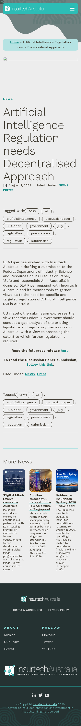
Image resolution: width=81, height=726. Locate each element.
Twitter (47, 642)
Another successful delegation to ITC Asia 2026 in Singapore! (40, 502)
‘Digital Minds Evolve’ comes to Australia (14, 500)
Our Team (11, 642)
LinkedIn (48, 635)
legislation (14, 233)
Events (9, 649)
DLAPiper (13, 226)
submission (40, 241)
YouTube (48, 649)
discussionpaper (58, 219)
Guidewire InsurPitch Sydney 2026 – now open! (66, 500)
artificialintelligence (21, 219)
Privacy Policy (58, 610)
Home (14, 42)
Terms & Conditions (27, 610)
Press (8, 190)
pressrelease (40, 233)
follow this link (40, 364)
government (39, 226)
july (60, 226)
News (8, 99)
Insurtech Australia (45, 704)
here (65, 350)
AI (46, 211)
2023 (32, 211)
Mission (9, 635)
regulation (14, 241)
